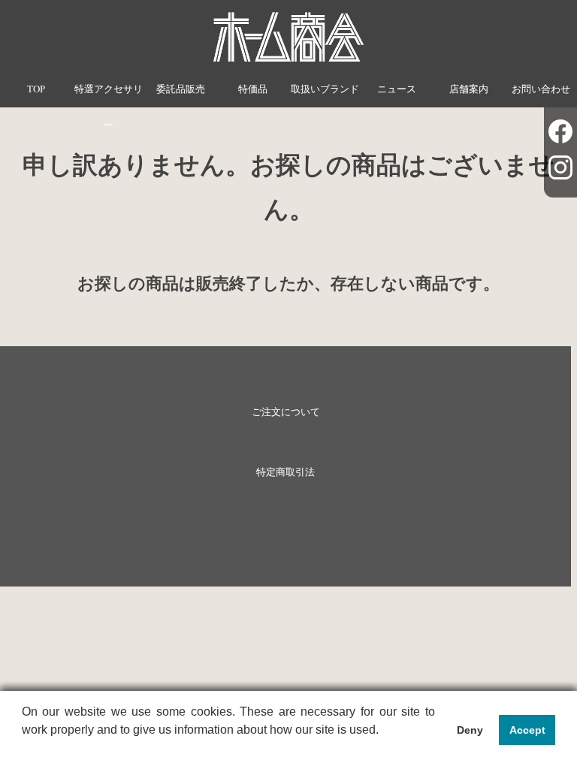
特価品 (252, 89)
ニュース (396, 89)
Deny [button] (470, 730)
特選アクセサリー (108, 107)
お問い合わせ (541, 89)
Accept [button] (527, 730)
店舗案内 (468, 89)
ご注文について (286, 412)
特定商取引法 (285, 472)
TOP (36, 89)
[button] (24, 749)
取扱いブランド (325, 89)
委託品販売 (180, 89)
